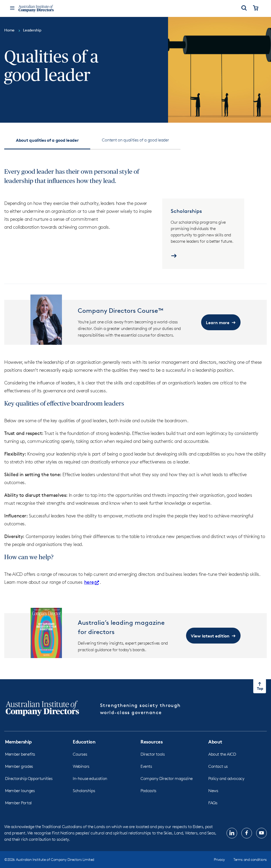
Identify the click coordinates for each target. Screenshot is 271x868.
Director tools (153, 754)
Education (84, 741)
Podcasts (148, 790)
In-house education (90, 778)
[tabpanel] (135, 411)
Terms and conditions (250, 859)
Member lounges (20, 790)
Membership (18, 741)
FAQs (212, 802)
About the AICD (222, 754)
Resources (151, 741)
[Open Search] (244, 8)
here (89, 582)
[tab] (47, 140)
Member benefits (20, 754)
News (213, 790)
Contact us (218, 766)
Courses (80, 754)
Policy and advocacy (226, 778)
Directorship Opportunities (29, 778)
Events (146, 766)
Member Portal (18, 802)
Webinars (81, 766)
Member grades (19, 766)
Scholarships (84, 790)
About (215, 741)
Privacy (219, 859)
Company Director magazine (167, 778)
